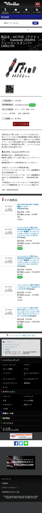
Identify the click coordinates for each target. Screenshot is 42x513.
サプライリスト (9, 392)
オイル (5, 387)
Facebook (16, 443)
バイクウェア (28, 396)
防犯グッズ (28, 404)
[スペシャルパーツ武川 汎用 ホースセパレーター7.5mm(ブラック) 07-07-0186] (9, 294)
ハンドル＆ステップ (31, 379)
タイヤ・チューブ (9, 365)
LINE (26, 443)
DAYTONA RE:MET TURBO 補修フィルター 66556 (28, 206)
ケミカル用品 (28, 400)
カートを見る (37, 12)
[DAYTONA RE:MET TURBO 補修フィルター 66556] (9, 214)
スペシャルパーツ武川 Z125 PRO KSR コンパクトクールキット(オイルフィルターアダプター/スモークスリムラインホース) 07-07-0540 (28, 312)
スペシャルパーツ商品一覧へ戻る (22, 336)
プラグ (26, 369)
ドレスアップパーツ (10, 383)
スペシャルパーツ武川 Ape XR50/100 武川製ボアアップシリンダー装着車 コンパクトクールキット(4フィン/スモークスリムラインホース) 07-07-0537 (28, 232)
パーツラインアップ (12, 344)
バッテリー (7, 373)
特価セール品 (8, 413)
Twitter (21, 443)
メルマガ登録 (16, 12)
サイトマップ (6, 479)
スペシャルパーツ (11, 347)
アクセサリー (7, 404)
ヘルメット (7, 396)
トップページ (9, 342)
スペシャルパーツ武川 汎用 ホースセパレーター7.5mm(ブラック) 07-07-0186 (28, 287)
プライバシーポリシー (9, 487)
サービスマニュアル (11, 429)
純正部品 (6, 418)
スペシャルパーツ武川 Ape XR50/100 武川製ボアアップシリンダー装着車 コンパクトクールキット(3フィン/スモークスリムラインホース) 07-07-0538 (28, 261)
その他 (5, 409)
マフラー (27, 365)
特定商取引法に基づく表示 (11, 492)
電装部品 (27, 383)
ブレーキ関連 (7, 369)
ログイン (5, 12)
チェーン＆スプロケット (32, 374)
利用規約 (5, 483)
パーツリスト (8, 423)
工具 (4, 400)
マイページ (26, 12)
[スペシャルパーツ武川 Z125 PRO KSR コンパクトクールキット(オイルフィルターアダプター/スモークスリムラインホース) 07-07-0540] (9, 317)
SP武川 (7, 349)
